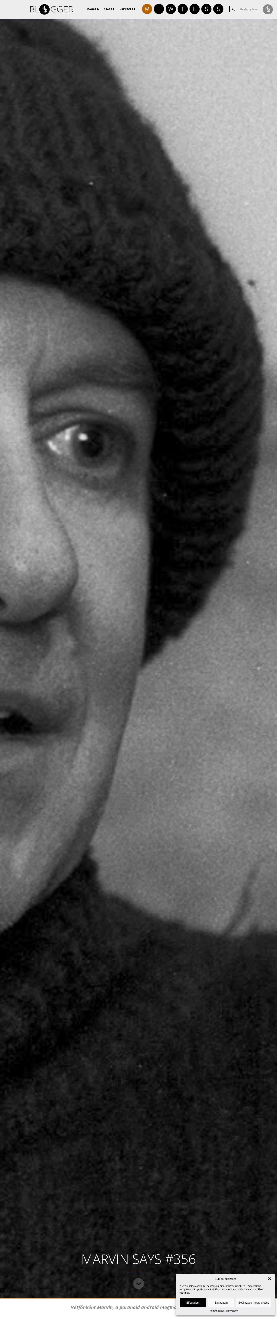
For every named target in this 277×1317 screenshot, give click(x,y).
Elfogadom (193, 1302)
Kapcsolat (127, 9)
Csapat (109, 9)
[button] (269, 1279)
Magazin (93, 9)
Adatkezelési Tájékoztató (224, 1310)
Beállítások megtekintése (253, 1302)
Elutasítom (221, 1302)
